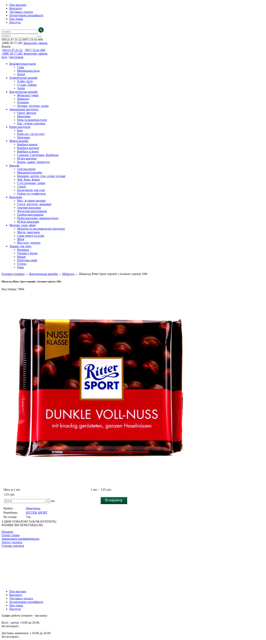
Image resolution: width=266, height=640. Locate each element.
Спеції (21, 186)
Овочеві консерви (29, 207)
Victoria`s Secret (27, 253)
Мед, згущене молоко (31, 200)
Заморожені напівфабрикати (20, 538)
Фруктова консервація (32, 211)
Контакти (15, 8)
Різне (20, 267)
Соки (20, 67)
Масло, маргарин (28, 232)
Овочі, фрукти (26, 112)
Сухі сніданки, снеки (31, 183)
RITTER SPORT (37, 512)
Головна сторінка (13, 274)
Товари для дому (20, 246)
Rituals (21, 256)
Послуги (15, 22)
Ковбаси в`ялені (27, 151)
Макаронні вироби (29, 172)
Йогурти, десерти (29, 242)
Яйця (20, 239)
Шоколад (23, 98)
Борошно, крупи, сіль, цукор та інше (41, 176)
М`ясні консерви (28, 221)
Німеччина (33, 508)
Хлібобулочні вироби (23, 77)
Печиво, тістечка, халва (32, 105)
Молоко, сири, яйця (22, 225)
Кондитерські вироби (23, 91)
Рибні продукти (19, 127)
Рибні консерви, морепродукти (37, 218)
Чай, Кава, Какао (28, 179)
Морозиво (24, 116)
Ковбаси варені (27, 144)
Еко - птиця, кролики (31, 123)
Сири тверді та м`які (30, 235)
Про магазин (17, 4)
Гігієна (21, 263)
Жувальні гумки (28, 95)
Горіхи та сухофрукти (31, 193)
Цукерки (23, 102)
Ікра (20, 130)
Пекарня (7, 531)
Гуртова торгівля (13, 545)
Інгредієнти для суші (31, 190)
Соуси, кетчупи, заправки (34, 204)
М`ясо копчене (27, 158)
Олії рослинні (26, 169)
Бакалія (14, 165)
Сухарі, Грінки (27, 84)
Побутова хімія (27, 260)
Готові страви (11, 535)
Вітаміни (23, 249)
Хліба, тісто (25, 81)
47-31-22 (12, 50)
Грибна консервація (30, 214)
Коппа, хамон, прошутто (33, 162)
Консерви (15, 197)
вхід (4, 57)
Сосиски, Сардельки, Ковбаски (38, 155)
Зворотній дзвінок (35, 43)
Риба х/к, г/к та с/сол (30, 134)
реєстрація (16, 57)
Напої (21, 74)
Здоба (21, 88)
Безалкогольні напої (22, 63)
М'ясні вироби (18, 141)
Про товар (16, 18)
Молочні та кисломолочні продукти (41, 228)
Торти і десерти (12, 542)
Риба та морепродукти (32, 119)
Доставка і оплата (21, 11)
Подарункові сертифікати (26, 15)
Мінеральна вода (28, 70)
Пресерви (23, 137)
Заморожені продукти (23, 109)
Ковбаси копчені (28, 148)
